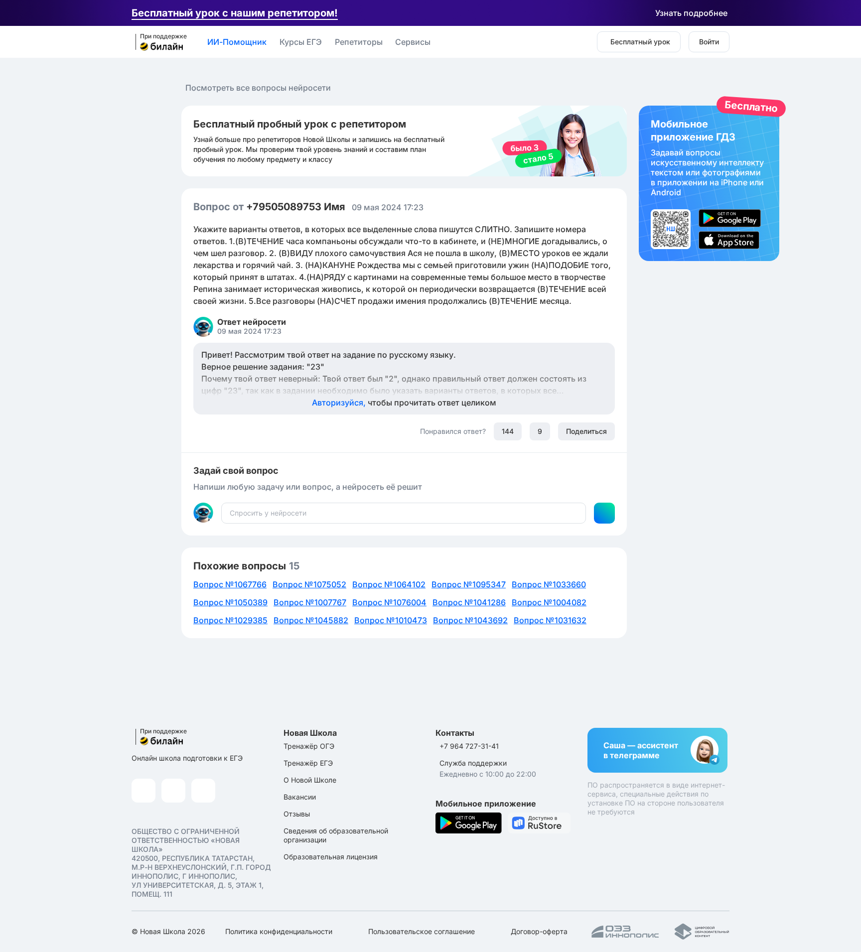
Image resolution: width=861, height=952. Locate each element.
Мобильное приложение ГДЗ (709, 183)
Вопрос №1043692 (470, 620)
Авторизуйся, (404, 403)
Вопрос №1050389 (230, 602)
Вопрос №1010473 (390, 620)
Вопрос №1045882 (311, 620)
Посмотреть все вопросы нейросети (258, 88)
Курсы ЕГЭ (301, 42)
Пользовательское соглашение (421, 931)
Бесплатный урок (640, 41)
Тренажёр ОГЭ (309, 746)
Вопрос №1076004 (389, 602)
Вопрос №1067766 (230, 584)
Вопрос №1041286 (469, 602)
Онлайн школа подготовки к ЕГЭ (187, 758)
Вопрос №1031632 (550, 620)
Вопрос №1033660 (549, 584)
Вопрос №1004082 (549, 602)
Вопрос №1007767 (310, 602)
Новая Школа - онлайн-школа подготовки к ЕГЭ (158, 42)
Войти (709, 41)
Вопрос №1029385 (230, 620)
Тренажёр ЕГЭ (308, 763)
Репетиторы (359, 42)
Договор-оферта (539, 931)
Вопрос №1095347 (468, 584)
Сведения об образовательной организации (336, 835)
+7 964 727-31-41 (469, 746)
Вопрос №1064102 (389, 584)
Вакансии (300, 797)
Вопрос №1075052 (309, 584)
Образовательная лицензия (331, 856)
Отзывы (297, 814)
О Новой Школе (310, 780)
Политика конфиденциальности (278, 931)
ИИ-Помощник (237, 42)
